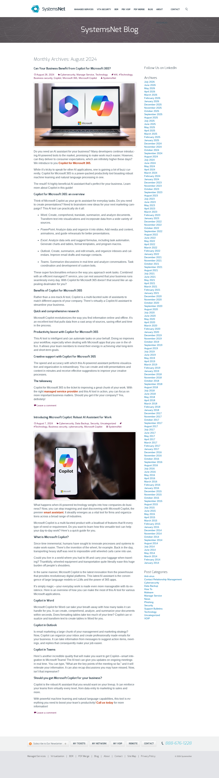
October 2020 (151, 302)
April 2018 (149, 400)
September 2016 (153, 462)
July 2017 (149, 429)
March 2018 (150, 403)
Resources (161, 23)
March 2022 (150, 247)
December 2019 (153, 335)
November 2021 (153, 260)
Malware (148, 592)
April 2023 (149, 208)
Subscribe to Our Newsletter (45, 744)
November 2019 (153, 338)
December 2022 (153, 221)
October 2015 (151, 497)
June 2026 (150, 85)
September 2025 (153, 114)
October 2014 (151, 536)
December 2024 (153, 143)
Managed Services (83, 9)
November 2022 (153, 224)
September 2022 (153, 231)
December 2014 (153, 530)
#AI (116, 74)
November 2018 (153, 377)
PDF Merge (139, 9)
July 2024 (149, 159)
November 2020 (153, 299)
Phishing (148, 602)
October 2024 (151, 150)
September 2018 (153, 384)
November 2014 (153, 533)
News (147, 599)
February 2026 (152, 98)
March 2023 (150, 211)
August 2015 (151, 504)
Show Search (186, 9)
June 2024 (150, 163)
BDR (116, 9)
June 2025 (150, 124)
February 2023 (152, 215)
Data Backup (82, 423)
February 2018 (152, 406)
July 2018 (149, 390)
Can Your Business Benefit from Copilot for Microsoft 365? (72, 68)
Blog (150, 9)
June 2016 (150, 471)
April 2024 (149, 169)
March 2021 (150, 286)
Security (94, 423)
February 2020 (152, 328)
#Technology (125, 74)
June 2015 (150, 510)
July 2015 (149, 507)
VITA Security (104, 9)
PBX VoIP (126, 9)
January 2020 (151, 332)
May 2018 (149, 397)
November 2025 (153, 107)
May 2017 (149, 436)
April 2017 (149, 439)
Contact (175, 9)
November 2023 (153, 185)
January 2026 (151, 101)
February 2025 (152, 137)
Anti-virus (149, 576)
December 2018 (153, 374)
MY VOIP (117, 744)
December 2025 (153, 104)
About (159, 9)
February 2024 (152, 176)
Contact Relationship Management (163, 579)
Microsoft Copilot (88, 78)
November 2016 (153, 455)
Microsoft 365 (70, 78)
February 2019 (152, 367)
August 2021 (151, 270)
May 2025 (149, 127)
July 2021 (149, 273)
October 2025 (151, 111)
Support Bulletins (153, 608)
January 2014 (151, 562)
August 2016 (151, 465)
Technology (101, 74)
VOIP (147, 618)
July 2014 (149, 546)
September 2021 (153, 267)
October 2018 (151, 380)
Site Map (131, 756)
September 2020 (153, 306)
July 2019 (149, 351)
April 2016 (149, 478)
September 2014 (153, 540)
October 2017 (151, 419)
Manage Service (85, 74)
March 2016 (150, 481)
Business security (43, 78)
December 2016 (153, 452)
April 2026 (149, 91)
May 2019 (149, 358)
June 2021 (150, 276)
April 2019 (149, 361)
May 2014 (149, 553)
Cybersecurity (67, 74)
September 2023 (153, 192)
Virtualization (57, 756)
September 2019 (153, 345)
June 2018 (150, 393)
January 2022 (151, 254)
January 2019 (151, 371)
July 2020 (149, 312)
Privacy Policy (148, 756)
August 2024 (151, 156)
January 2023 (151, 218)
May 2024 (149, 166)
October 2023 (151, 189)
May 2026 (149, 88)
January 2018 (151, 410)
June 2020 (150, 315)
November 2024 (153, 146)
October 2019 (151, 341)
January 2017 (151, 449)
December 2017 (153, 413)
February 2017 (152, 445)
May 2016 (149, 475)
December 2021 (153, 257)
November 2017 (153, 416)
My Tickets (79, 744)
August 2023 (151, 195)
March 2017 (150, 442)
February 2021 (152, 289)
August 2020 (151, 309)
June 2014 (150, 549)
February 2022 (152, 250)
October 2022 (151, 228)
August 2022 (151, 234)
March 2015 (150, 520)
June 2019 (150, 354)
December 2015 (153, 491)
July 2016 (149, 468)
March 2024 (150, 172)
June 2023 (150, 202)
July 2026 (149, 81)
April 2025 (149, 130)
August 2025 (151, 117)
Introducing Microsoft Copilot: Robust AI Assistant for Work (73, 417)
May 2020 (149, 319)
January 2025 (151, 140)
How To (148, 589)
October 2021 (151, 263)
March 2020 (150, 325)
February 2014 (152, 559)
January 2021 (151, 293)
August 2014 (151, 543)
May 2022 (149, 241)
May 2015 (149, 514)
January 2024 (151, 179)
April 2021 (149, 283)
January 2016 (151, 488)
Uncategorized (108, 423)
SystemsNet (52, 9)
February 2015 (152, 523)
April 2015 (149, 517)
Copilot (57, 78)
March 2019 (150, 364)
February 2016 (152, 484)
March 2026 (150, 94)
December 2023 (153, 182)
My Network (99, 744)
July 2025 (149, 120)
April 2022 (149, 244)
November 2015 (153, 494)
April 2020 (149, 322)
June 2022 (150, 237)
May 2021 (149, 280)
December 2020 (153, 296)
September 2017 (153, 423)
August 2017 (151, 426)
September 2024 (153, 153)
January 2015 (151, 527)
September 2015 (153, 501)
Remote (133, 744)
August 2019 (151, 348)
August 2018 (151, 387)
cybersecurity (76, 426)
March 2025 (150, 133)
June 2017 (150, 432)
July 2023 (149, 198)
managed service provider (61, 391)
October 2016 (151, 458)
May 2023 (149, 205)
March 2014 (150, 556)
